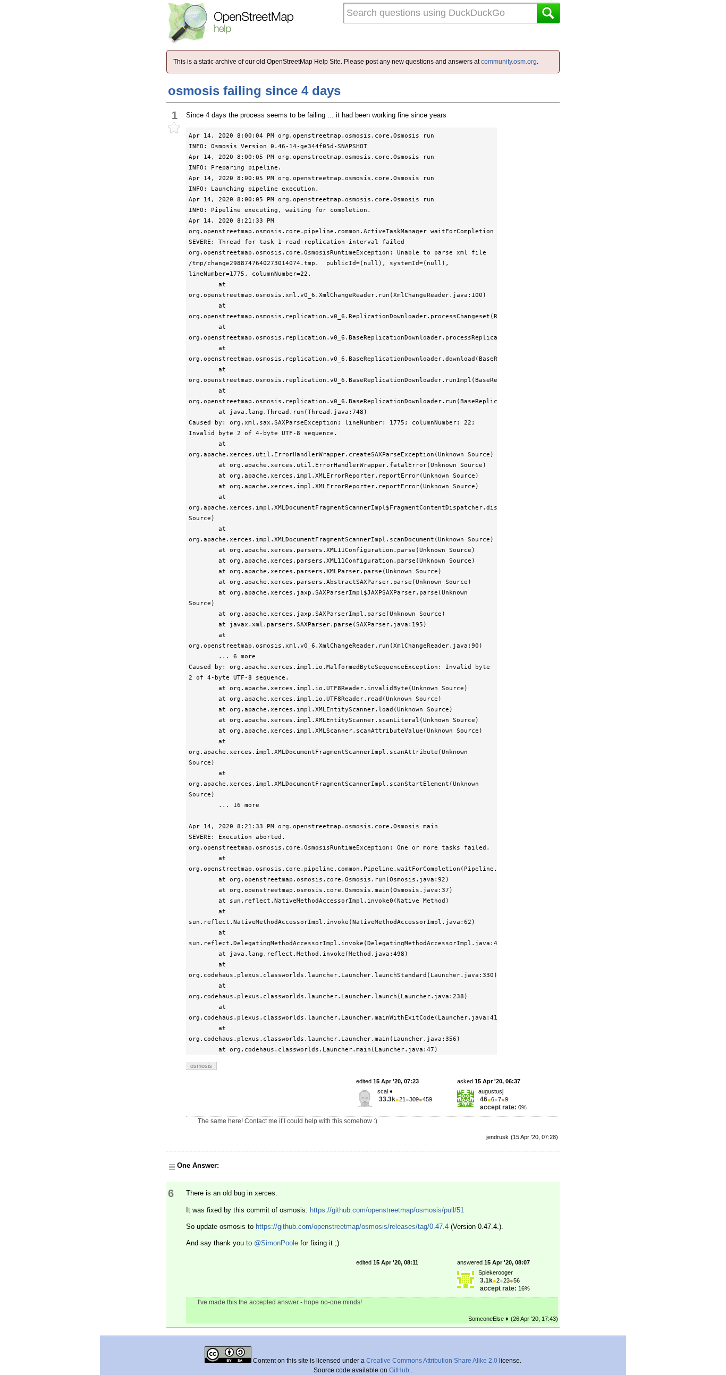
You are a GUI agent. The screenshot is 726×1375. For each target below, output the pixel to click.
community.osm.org (509, 61)
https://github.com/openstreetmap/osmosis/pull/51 (387, 1210)
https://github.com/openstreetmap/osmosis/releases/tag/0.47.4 (352, 1226)
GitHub (400, 1370)
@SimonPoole (276, 1243)
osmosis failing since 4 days (254, 90)
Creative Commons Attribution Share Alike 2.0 (431, 1360)
